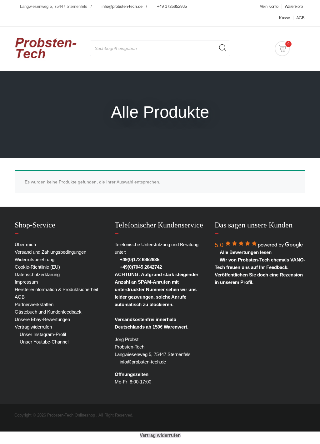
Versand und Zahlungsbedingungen (50, 252)
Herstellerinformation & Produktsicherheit (56, 289)
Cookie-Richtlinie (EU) (37, 267)
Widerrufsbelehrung (34, 259)
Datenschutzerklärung (37, 274)
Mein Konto (268, 6)
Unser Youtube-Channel (43, 341)
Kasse (284, 18)
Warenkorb (294, 6)
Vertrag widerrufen (33, 326)
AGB (300, 18)
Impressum (26, 282)
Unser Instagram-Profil (42, 334)
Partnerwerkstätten (34, 304)
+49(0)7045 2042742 (140, 267)
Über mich (25, 244)
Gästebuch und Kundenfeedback (48, 312)
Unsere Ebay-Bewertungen (42, 319)
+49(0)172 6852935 (138, 259)
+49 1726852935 (172, 6)
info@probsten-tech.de (122, 6)
